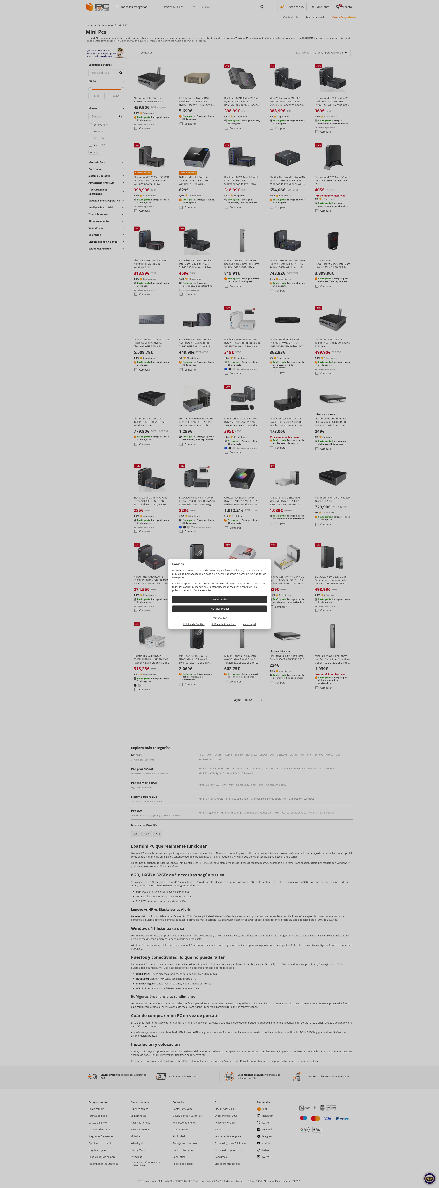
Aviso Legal (249, 624)
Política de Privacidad (224, 624)
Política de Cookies (194, 624)
